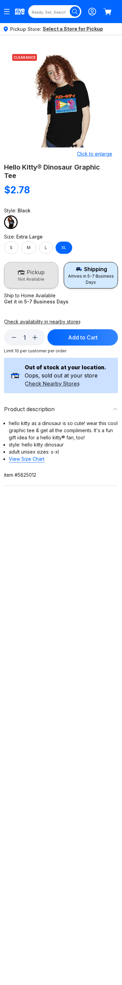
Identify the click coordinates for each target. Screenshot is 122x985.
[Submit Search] (75, 11)
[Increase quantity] (34, 337)
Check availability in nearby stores (42, 321)
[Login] (92, 11)
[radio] (31, 275)
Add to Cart (83, 337)
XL (63, 247)
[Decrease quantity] (13, 337)
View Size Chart (26, 459)
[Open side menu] (6, 11)
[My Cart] (107, 11)
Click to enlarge (94, 154)
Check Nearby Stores (52, 384)
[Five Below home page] (20, 11)
